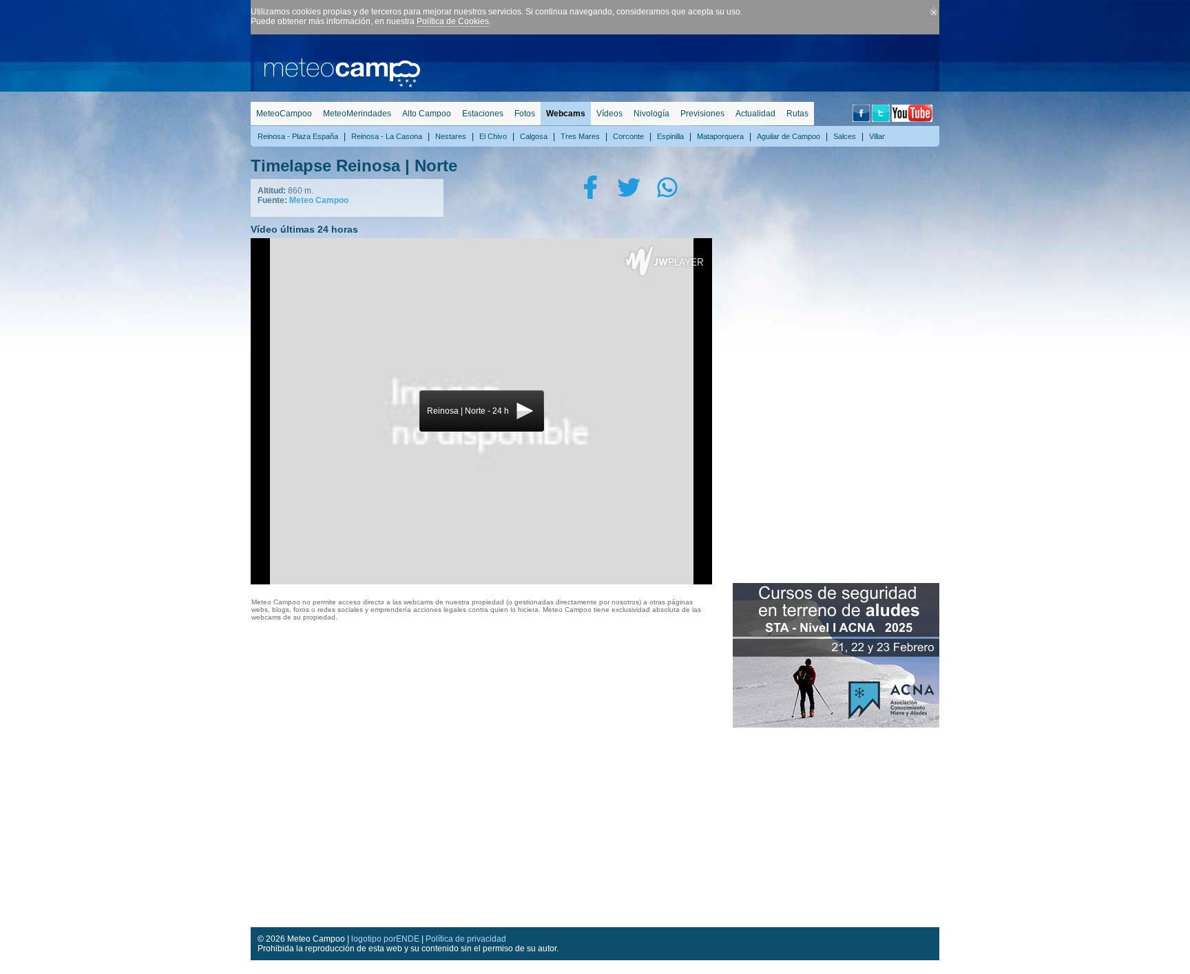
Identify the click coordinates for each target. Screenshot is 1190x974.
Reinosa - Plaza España (298, 136)
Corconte (628, 136)
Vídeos (609, 113)
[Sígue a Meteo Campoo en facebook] (861, 119)
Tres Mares (580, 136)
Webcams (565, 113)
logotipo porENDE (385, 939)
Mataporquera (720, 136)
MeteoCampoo (284, 113)
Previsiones (702, 113)
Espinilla (670, 136)
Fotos (524, 113)
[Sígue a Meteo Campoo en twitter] (881, 119)
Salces (844, 136)
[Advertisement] (688, 65)
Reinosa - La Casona (386, 136)
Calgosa (533, 136)
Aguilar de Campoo (788, 136)
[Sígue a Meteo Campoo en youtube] (912, 119)
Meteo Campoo (318, 200)
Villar (877, 136)
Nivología (651, 113)
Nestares (450, 136)
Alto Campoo (426, 113)
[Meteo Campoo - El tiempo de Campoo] (342, 84)
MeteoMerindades (357, 113)
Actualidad (755, 113)
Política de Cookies (453, 21)
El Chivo (493, 136)
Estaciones (482, 113)
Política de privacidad (466, 939)
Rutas (797, 113)
